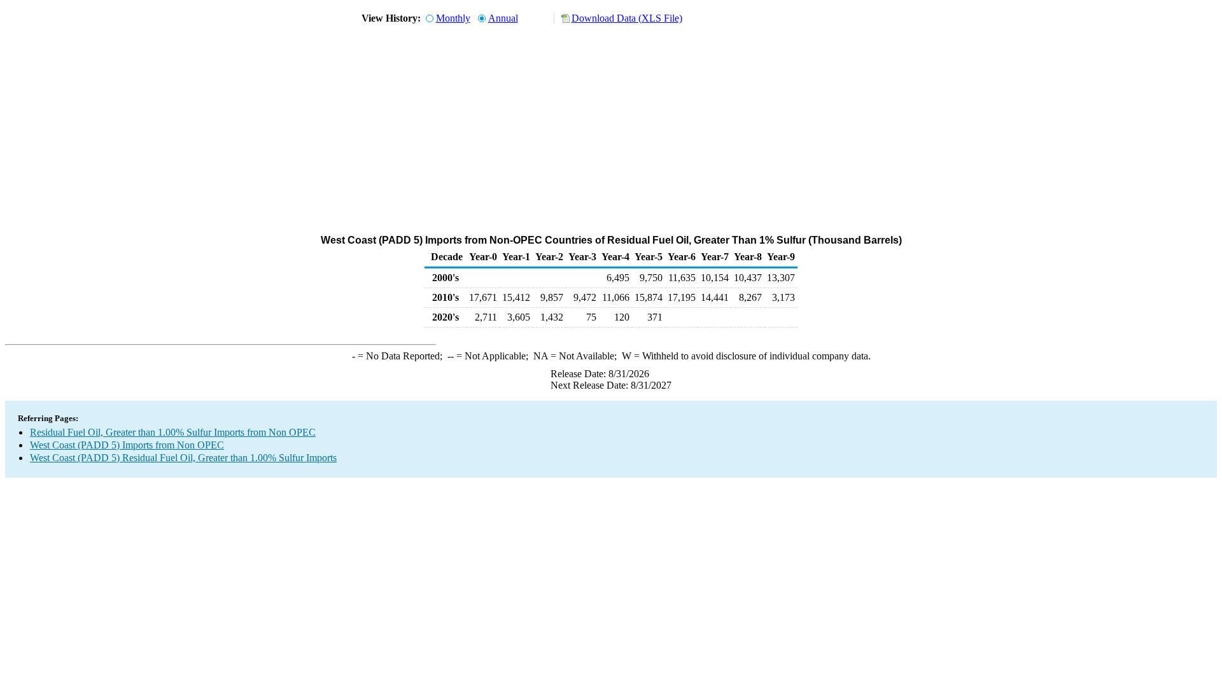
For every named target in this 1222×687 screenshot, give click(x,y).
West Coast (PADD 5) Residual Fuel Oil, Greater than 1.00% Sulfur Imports (183, 457)
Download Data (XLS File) (627, 18)
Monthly (453, 18)
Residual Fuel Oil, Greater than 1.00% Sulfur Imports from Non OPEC (173, 432)
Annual (503, 18)
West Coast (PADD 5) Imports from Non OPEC (127, 445)
